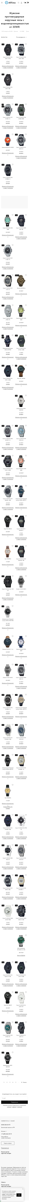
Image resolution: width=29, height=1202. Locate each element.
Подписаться (14, 1102)
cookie (3, 1194)
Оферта (3, 1182)
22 (21, 1082)
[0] (24, 2)
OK (19, 1195)
